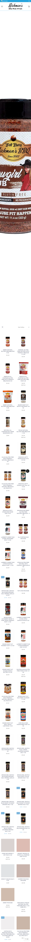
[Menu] (2, 6)
